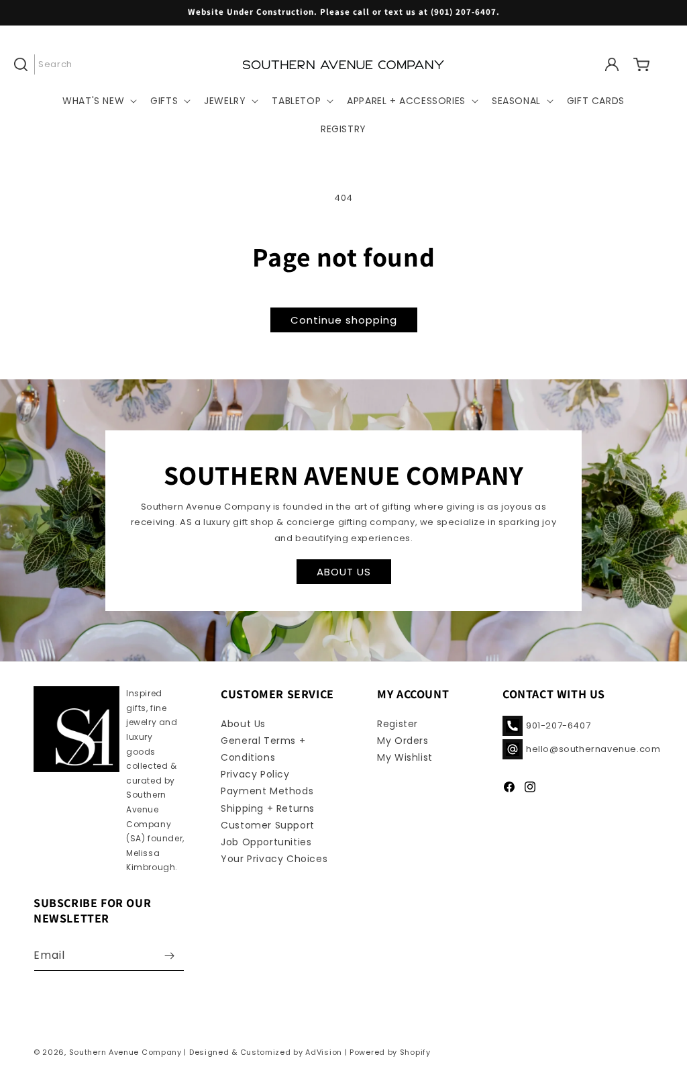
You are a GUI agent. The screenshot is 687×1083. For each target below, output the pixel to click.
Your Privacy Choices (274, 858)
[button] (48, 64)
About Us (243, 724)
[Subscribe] (169, 956)
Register (397, 724)
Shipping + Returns (268, 808)
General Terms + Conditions (263, 749)
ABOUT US (344, 571)
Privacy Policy (255, 774)
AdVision (323, 1052)
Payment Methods (267, 791)
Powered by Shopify (390, 1052)
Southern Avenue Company (125, 1052)
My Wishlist (405, 757)
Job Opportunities (266, 842)
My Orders (402, 740)
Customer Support (268, 825)
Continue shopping (343, 320)
